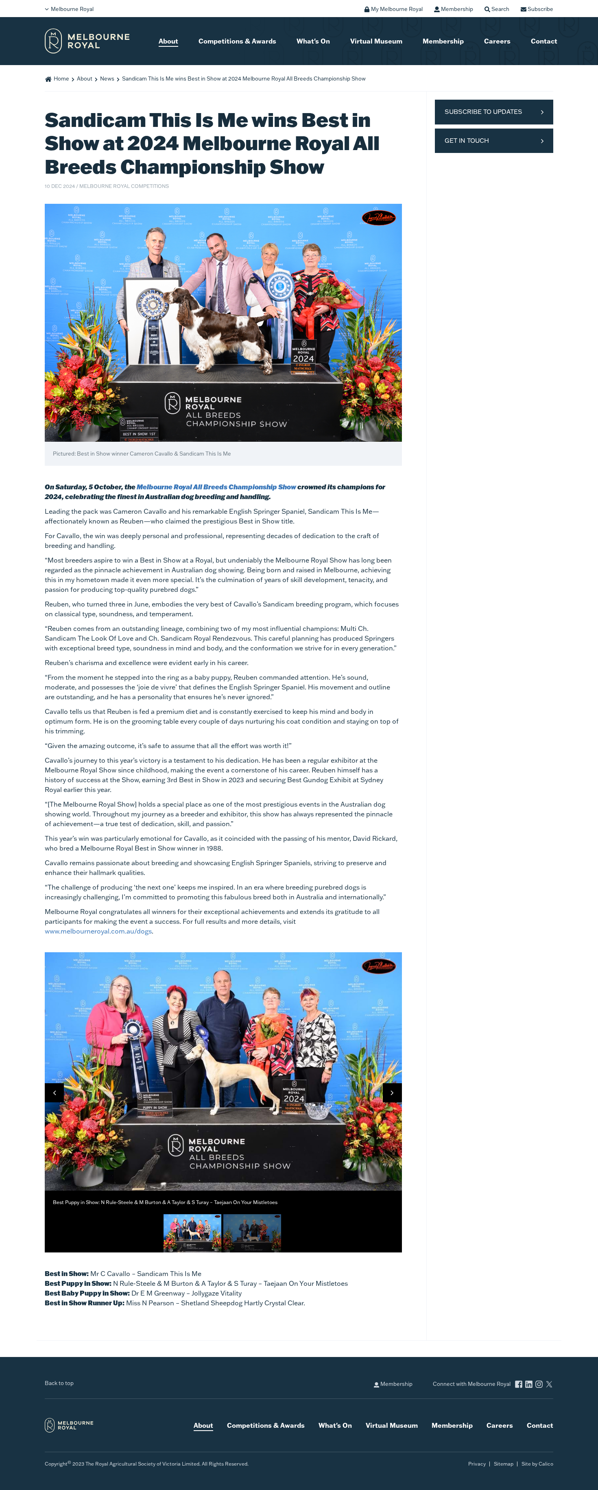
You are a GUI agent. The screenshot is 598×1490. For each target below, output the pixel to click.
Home (61, 78)
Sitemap (503, 1464)
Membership (443, 41)
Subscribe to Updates (483, 112)
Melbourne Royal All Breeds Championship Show (216, 486)
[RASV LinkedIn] (529, 1384)
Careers (497, 41)
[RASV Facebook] (519, 1384)
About (168, 41)
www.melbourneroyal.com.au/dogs (98, 931)
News (107, 78)
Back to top (59, 1383)
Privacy (477, 1464)
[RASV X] (549, 1384)
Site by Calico (537, 1464)
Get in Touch (467, 140)
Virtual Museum (376, 41)
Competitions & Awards (237, 41)
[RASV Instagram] (539, 1384)
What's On (313, 41)
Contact (544, 41)
